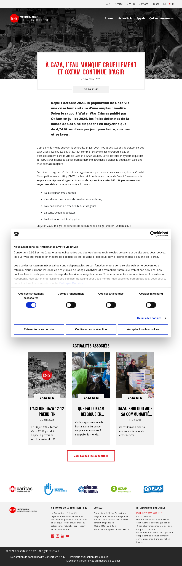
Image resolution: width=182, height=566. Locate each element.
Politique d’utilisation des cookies (89, 557)
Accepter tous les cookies (143, 329)
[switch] (71, 305)
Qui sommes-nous (161, 18)
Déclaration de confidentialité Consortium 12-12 (38, 557)
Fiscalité (118, 4)
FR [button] (172, 4)
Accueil (109, 18)
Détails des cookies (149, 318)
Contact (143, 4)
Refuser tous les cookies (39, 329)
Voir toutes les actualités (91, 456)
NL (164, 4)
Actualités (125, 18)
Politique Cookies (71, 283)
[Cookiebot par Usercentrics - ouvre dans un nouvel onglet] (152, 234)
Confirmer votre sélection (91, 329)
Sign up (131, 4)
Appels (140, 18)
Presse (155, 4)
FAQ (107, 4)
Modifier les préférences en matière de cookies (93, 560)
